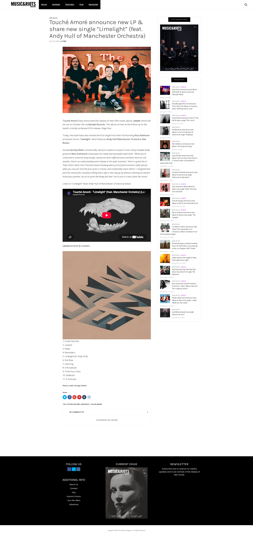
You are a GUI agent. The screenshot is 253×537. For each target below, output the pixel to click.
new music (85, 404)
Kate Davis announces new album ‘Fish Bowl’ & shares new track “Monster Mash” (184, 92)
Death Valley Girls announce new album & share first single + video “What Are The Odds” (184, 300)
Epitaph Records (74, 404)
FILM (81, 4)
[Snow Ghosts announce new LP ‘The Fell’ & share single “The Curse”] (166, 118)
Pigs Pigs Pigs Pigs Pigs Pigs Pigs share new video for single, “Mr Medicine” (184, 271)
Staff (64, 41)
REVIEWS (56, 4)
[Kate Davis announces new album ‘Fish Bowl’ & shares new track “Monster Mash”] (166, 90)
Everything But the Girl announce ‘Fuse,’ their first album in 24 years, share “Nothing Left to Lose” (184, 106)
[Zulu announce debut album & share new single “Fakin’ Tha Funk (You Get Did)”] (166, 187)
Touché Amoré (96, 404)
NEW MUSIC (53, 18)
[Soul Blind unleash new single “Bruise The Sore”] (166, 312)
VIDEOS (183, 87)
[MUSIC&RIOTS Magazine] (23, 4)
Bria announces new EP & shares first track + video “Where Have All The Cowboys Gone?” (184, 286)
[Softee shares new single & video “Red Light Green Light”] (166, 258)
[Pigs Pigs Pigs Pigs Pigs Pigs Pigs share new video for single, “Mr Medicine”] (166, 270)
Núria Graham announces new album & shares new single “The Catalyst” (184, 215)
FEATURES (69, 4)
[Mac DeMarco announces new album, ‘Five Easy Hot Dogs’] (166, 144)
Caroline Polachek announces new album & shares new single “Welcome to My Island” (184, 174)
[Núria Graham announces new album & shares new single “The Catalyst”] (166, 213)
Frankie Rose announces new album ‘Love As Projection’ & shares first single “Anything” (182, 132)
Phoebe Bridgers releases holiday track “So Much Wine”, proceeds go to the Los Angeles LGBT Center (185, 246)
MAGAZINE (93, 4)
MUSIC (44, 4)
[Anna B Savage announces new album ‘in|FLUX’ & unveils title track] (166, 201)
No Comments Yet (76, 412)
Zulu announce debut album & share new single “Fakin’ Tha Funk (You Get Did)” (184, 189)
